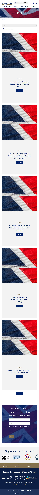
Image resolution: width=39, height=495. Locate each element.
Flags (10, 6)
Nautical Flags (5, 466)
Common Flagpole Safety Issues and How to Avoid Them (19, 371)
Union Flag (5, 6)
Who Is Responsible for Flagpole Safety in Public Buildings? (19, 300)
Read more (19, 90)
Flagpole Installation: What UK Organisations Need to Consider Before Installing (19, 156)
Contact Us (29, 466)
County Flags (5, 464)
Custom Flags (17, 464)
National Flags (29, 464)
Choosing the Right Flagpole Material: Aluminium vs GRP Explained (19, 228)
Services (21, 6)
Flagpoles (15, 6)
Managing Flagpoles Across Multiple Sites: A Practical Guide (19, 84)
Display (26, 6)
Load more (19, 393)
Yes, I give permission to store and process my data (20, 426)
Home (4, 19)
